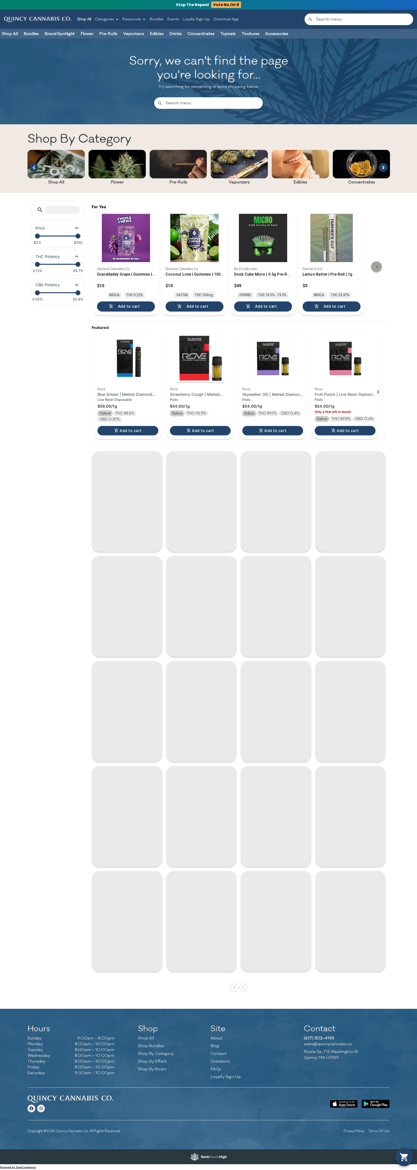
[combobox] (362, 19)
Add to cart (130, 430)
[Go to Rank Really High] (208, 1156)
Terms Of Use (378, 1131)
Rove (101, 389)
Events (173, 19)
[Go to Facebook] (31, 1108)
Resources (132, 19)
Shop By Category (156, 1053)
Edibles (300, 182)
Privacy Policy (354, 1131)
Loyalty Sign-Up (196, 19)
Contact (218, 1053)
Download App (226, 19)
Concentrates (361, 182)
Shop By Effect (152, 1061)
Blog (214, 1046)
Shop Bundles (151, 1046)
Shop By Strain (152, 1069)
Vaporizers (239, 182)
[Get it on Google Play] (375, 1104)
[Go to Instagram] (41, 1108)
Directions (220, 1061)
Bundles (157, 19)
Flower (117, 182)
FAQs (215, 1069)
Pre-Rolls (178, 182)
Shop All (84, 19)
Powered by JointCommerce (18, 1167)
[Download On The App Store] (344, 1104)
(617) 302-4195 (319, 1038)
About (216, 1038)
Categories (104, 19)
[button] (40, 210)
